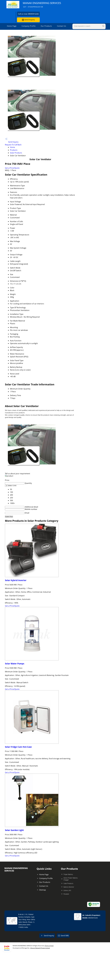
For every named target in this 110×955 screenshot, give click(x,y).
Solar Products (16, 153)
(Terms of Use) (49, 946)
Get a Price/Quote (12, 168)
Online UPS (67, 890)
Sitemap (42, 890)
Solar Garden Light (14, 830)
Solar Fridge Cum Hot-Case (18, 747)
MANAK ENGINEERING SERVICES (42, 4)
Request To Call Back (13, 145)
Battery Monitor (68, 887)
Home (12, 147)
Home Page (11, 26)
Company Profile (29, 26)
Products (13, 150)
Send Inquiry (29, 19)
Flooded (66, 894)
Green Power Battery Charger (70, 879)
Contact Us (61, 26)
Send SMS (65, 935)
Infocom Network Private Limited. (40, 948)
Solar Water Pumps (14, 663)
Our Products (46, 26)
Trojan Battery (68, 874)
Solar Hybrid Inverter (15, 580)
